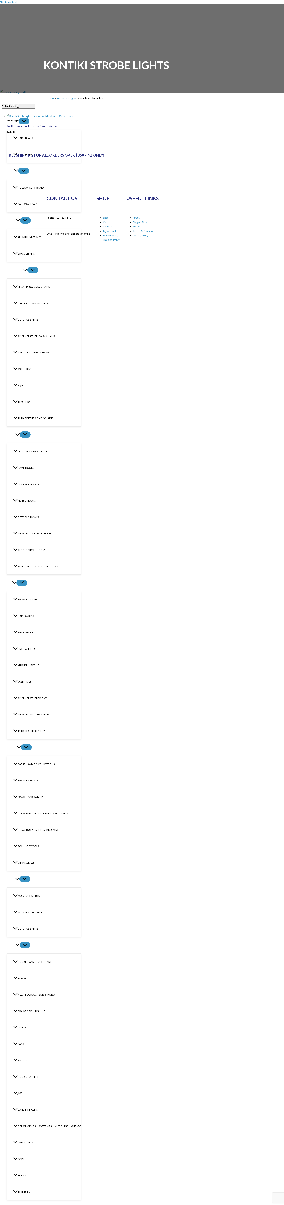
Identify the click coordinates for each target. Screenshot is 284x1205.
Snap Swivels (26, 862)
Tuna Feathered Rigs (32, 730)
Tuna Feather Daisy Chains (35, 418)
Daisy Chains (15, 270)
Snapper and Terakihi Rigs (35, 714)
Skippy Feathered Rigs (32, 698)
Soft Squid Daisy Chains (33, 352)
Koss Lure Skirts (29, 895)
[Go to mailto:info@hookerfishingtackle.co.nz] (142, 217)
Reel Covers (26, 1142)
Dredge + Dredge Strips (33, 303)
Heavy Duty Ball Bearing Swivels (39, 829)
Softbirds (24, 369)
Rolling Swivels (28, 846)
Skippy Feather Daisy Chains (36, 336)
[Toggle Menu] (24, 121)
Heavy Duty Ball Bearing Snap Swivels (43, 813)
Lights (22, 1027)
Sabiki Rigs (25, 681)
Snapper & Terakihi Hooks (35, 533)
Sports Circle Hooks (32, 550)
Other (11, 945)
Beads (10, 121)
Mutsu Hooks (27, 500)
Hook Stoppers (28, 1076)
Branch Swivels (28, 780)
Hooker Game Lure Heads (34, 961)
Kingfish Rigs (26, 632)
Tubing (22, 978)
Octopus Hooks (28, 517)
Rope (21, 1158)
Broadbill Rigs (27, 599)
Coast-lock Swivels (31, 797)
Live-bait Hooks (28, 484)
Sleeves (22, 1060)
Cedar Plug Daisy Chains (34, 286)
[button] (16, 121)
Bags (21, 1044)
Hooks (11, 434)
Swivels (12, 747)
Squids (22, 385)
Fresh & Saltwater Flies (34, 451)
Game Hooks (26, 467)
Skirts (11, 879)
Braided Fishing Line (31, 1011)
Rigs (9, 583)
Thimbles (24, 1191)
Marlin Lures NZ (28, 665)
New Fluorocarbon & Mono (36, 994)
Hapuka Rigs (26, 616)
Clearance (13, 105)
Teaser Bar (25, 401)
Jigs (20, 1093)
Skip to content (8, 2)
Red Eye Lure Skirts (31, 912)
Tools (22, 1175)
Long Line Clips (28, 1109)
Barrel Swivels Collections (36, 764)
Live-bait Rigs (27, 648)
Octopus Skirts (28, 319)
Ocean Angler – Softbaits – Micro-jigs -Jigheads (49, 1126)
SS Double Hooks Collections (38, 566)
